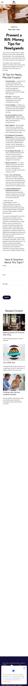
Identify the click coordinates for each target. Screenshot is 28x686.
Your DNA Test (9, 363)
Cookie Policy (6, 681)
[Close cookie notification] (24, 668)
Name (4, 265)
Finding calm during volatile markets (11, 393)
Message (5, 284)
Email (4, 275)
